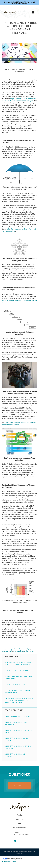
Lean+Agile (26, 649)
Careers (19, 823)
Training (19, 815)
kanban (26, 651)
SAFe (10, 651)
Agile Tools (14, 649)
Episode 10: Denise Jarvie (15, 684)
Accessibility (31, 851)
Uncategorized (18, 651)
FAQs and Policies (19, 828)
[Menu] (33, 12)
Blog (20, 649)
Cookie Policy (19, 853)
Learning (5, 651)
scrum (32, 651)
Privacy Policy (23, 851)
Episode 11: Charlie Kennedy (17, 670)
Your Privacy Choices (14, 859)
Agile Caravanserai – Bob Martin (19, 716)
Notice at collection (9, 862)
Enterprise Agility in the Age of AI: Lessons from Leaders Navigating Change (19, 700)
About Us (19, 819)
